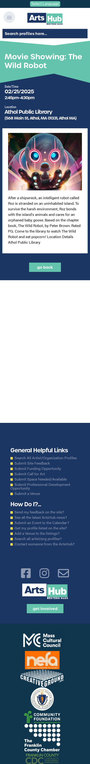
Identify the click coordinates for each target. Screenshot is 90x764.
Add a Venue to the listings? (37, 533)
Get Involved (45, 608)
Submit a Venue (27, 493)
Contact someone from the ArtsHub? (45, 544)
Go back (45, 267)
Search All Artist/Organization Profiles (46, 458)
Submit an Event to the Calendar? (42, 523)
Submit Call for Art (30, 474)
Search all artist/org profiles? (38, 539)
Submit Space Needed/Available (41, 479)
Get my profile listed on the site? (41, 528)
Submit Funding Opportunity (38, 468)
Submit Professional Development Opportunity (40, 486)
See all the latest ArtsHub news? (41, 517)
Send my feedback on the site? (39, 512)
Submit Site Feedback (32, 463)
